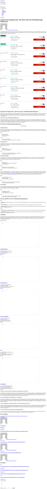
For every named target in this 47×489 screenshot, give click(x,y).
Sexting (3, 12)
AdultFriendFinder (4, 249)
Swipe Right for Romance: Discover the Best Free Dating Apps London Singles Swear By (14, 431)
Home (3, 10)
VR (2, 15)
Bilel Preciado (3, 425)
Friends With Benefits (4, 316)
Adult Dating (4, 11)
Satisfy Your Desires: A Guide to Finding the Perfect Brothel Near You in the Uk (12, 473)
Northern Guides (2, 2)
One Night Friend (3, 282)
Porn (3, 14)
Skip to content (2, 0)
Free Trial (1, 254)
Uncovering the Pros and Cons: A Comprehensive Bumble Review (10, 452)
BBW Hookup (44, 121)
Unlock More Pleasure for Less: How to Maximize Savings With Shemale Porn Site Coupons (14, 466)
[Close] (0, 487)
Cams (3, 13)
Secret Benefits (3, 384)
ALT (1, 350)
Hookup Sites (2, 17)
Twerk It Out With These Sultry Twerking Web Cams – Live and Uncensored (12, 477)
